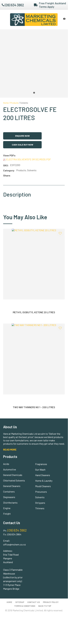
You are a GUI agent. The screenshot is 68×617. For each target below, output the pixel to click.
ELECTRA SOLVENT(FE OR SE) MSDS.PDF (28, 159)
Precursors (41, 491)
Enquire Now (22, 135)
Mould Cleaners (43, 486)
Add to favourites (60, 233)
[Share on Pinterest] (26, 176)
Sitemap (19, 602)
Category (8, 170)
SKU (5, 165)
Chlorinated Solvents (14, 480)
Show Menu (5, 19)
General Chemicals (12, 474)
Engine (6, 508)
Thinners (39, 508)
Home (6, 103)
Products (14, 103)
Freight (7, 513)
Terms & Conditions (24, 606)
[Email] (22, 175)
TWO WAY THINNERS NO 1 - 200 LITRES (34, 407)
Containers (9, 491)
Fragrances (41, 464)
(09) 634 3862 (14, 5)
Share (6, 175)
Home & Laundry (43, 480)
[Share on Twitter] (17, 175)
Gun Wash (40, 469)
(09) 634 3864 (14, 534)
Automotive (9, 469)
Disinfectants (10, 502)
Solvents (24, 103)
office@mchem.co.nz (14, 544)
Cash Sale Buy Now (22, 144)
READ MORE (10, 449)
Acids (6, 463)
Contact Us (33, 602)
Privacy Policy (51, 602)
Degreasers (9, 497)
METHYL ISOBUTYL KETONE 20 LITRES (34, 312)
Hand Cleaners (42, 475)
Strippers (40, 502)
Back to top (44, 606)
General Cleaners (11, 485)
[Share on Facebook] (12, 176)
